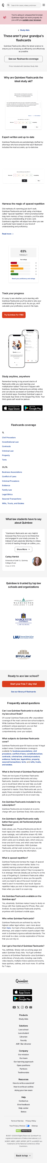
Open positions (23, 1065)
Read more (6, 234)
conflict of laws (19, 754)
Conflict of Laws (9, 476)
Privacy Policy (31, 1121)
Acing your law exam (23, 1090)
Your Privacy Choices (17, 1126)
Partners (23, 1069)
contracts (6, 756)
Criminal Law (8, 451)
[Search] (8, 5)
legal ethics (26, 759)
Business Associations (12, 472)
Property (6, 455)
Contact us (23, 1101)
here (9, 928)
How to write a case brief (23, 1083)
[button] (14, 315)
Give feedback (23, 1104)
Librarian (23, 1037)
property (35, 759)
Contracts (6, 446)
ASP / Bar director (23, 1044)
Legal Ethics (7, 494)
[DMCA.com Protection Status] (23, 1130)
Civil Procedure (9, 437)
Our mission (23, 1054)
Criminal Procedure (10, 481)
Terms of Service (17, 1121)
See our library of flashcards (23, 692)
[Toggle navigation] (44, 5)
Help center (23, 1108)
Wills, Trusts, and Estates (13, 503)
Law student (23, 1033)
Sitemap (35, 1126)
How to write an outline (23, 1086)
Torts (4, 460)
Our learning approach (23, 1062)
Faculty (23, 1040)
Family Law (7, 490)
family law (15, 759)
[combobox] (24, 5)
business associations (22, 751)
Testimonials (23, 1072)
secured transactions (11, 762)
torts (24, 762)
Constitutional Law (10, 442)
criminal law (16, 756)
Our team (23, 1058)
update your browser (31, 20)
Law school (23, 1029)
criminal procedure (31, 756)
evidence (6, 759)
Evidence (6, 485)
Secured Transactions (11, 499)
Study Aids (25, 30)
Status (23, 1112)
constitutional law (34, 754)
